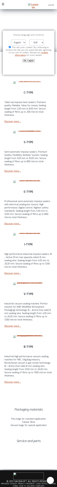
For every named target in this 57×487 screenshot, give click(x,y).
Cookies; (13, 484)
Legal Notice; (42, 484)
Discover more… (12, 121)
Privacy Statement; (26, 484)
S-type (28, 142)
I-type (28, 244)
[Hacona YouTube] (28, 479)
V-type (28, 294)
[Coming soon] (28, 181)
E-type (28, 192)
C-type (28, 92)
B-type (28, 347)
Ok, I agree (28, 61)
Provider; (5, 484)
